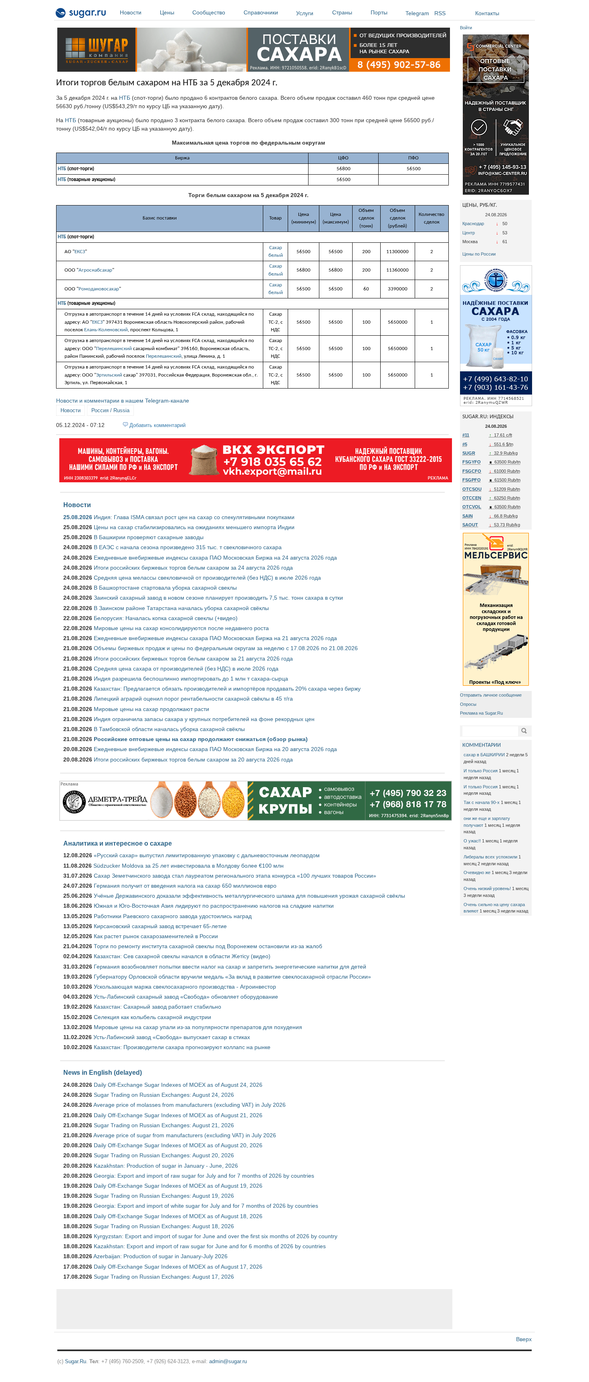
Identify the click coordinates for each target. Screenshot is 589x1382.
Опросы (468, 704)
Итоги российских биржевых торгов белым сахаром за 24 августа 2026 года (193, 567)
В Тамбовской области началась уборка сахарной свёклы (169, 729)
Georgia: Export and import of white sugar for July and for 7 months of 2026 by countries (206, 1206)
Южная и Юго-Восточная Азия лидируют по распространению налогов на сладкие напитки (214, 906)
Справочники (261, 12)
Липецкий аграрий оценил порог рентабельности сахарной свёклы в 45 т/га (193, 698)
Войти (466, 27)
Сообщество (208, 12)
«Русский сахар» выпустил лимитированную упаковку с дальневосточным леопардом (207, 855)
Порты (379, 12)
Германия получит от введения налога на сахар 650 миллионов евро (185, 885)
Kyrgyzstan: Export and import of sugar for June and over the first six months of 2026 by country (215, 1236)
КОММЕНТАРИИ (481, 745)
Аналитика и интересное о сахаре (117, 843)
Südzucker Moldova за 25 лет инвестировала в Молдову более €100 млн (188, 865)
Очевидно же (477, 872)
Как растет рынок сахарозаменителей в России (156, 936)
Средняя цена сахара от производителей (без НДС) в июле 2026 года (186, 668)
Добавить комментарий (157, 425)
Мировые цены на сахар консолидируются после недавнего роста (181, 628)
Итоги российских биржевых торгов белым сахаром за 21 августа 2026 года (193, 658)
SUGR (468, 453)
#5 (464, 444)
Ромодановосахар (99, 289)
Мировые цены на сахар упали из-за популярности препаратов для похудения (198, 1027)
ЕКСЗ (80, 251)
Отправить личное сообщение (491, 695)
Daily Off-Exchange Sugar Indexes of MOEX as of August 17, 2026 (178, 1266)
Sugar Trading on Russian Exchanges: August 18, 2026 (164, 1226)
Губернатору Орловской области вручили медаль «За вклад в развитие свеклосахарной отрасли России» (232, 976)
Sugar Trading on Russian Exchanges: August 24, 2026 (164, 1095)
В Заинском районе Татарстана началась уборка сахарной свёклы (181, 608)
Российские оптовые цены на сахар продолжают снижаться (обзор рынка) (201, 739)
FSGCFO (471, 471)
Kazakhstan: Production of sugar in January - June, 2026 (166, 1165)
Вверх (524, 1339)
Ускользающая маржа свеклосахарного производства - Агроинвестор (185, 986)
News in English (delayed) (102, 1072)
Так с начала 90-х (482, 802)
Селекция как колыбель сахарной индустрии (152, 1017)
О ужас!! (472, 840)
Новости (130, 12)
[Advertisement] (254, 1309)
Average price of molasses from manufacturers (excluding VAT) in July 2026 (189, 1105)
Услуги (304, 13)
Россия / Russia (110, 410)
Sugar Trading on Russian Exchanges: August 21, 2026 (164, 1125)
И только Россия (481, 770)
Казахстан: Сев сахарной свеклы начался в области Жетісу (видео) (182, 956)
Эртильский (109, 375)
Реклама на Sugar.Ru (481, 713)
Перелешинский (114, 348)
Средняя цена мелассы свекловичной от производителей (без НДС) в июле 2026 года (207, 577)
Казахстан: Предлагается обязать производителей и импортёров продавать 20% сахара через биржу (227, 688)
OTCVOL (471, 506)
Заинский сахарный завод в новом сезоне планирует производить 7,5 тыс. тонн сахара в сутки (218, 597)
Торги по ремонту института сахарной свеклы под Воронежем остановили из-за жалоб (208, 946)
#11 (465, 435)
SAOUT (470, 524)
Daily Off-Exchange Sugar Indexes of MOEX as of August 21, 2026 (178, 1115)
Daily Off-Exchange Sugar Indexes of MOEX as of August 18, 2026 (178, 1216)
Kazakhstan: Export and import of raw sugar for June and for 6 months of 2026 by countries (210, 1246)
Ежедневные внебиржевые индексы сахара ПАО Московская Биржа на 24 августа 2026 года (215, 557)
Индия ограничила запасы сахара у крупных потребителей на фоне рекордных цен (204, 719)
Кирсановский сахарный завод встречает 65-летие (160, 926)
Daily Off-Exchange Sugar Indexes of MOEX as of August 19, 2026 (178, 1186)
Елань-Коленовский (106, 329)
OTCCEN (471, 498)
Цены (167, 12)
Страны (342, 12)
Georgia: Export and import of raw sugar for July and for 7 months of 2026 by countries (204, 1175)
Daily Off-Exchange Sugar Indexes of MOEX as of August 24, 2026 (178, 1085)
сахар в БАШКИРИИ (484, 754)
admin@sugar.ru (228, 1361)
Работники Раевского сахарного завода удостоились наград (173, 916)
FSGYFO (471, 461)
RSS (440, 13)
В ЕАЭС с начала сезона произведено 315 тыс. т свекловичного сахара (188, 547)
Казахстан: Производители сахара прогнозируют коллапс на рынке (182, 1047)
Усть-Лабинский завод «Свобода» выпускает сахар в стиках (171, 1037)
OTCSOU (472, 489)
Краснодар (473, 223)
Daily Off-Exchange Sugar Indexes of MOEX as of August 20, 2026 (178, 1145)
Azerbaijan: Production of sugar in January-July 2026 (160, 1256)
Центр (468, 232)
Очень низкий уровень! (487, 888)
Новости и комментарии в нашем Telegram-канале (122, 400)
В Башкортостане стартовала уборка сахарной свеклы (165, 587)
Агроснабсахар (95, 270)
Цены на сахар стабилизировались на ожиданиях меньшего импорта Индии (194, 527)
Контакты (487, 13)
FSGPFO (471, 479)
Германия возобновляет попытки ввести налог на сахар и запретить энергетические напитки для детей (230, 966)
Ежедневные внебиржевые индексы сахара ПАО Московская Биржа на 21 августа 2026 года (215, 638)
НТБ (124, 98)
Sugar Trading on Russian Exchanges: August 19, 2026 (164, 1196)
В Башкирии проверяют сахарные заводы (149, 537)
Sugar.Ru (75, 1361)
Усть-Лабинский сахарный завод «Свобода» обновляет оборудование (186, 996)
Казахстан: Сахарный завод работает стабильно (157, 1006)
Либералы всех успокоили (490, 856)
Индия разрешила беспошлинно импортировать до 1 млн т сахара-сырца (191, 678)
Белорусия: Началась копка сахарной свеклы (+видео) (166, 618)
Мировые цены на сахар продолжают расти (151, 709)
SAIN (467, 516)
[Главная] (81, 14)
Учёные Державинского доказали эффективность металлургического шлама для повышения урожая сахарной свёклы (249, 895)
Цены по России (479, 254)
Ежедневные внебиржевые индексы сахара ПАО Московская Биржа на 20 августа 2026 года (215, 749)
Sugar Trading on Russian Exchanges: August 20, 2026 (164, 1155)
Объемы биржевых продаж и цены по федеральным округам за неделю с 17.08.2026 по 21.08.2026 (226, 648)
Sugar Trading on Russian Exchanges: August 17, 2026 (164, 1276)
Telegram (417, 13)
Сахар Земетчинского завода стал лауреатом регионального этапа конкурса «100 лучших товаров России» (235, 875)
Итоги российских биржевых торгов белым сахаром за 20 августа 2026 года (193, 759)
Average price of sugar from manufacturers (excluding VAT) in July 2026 (184, 1135)
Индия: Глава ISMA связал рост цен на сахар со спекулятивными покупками (194, 517)
